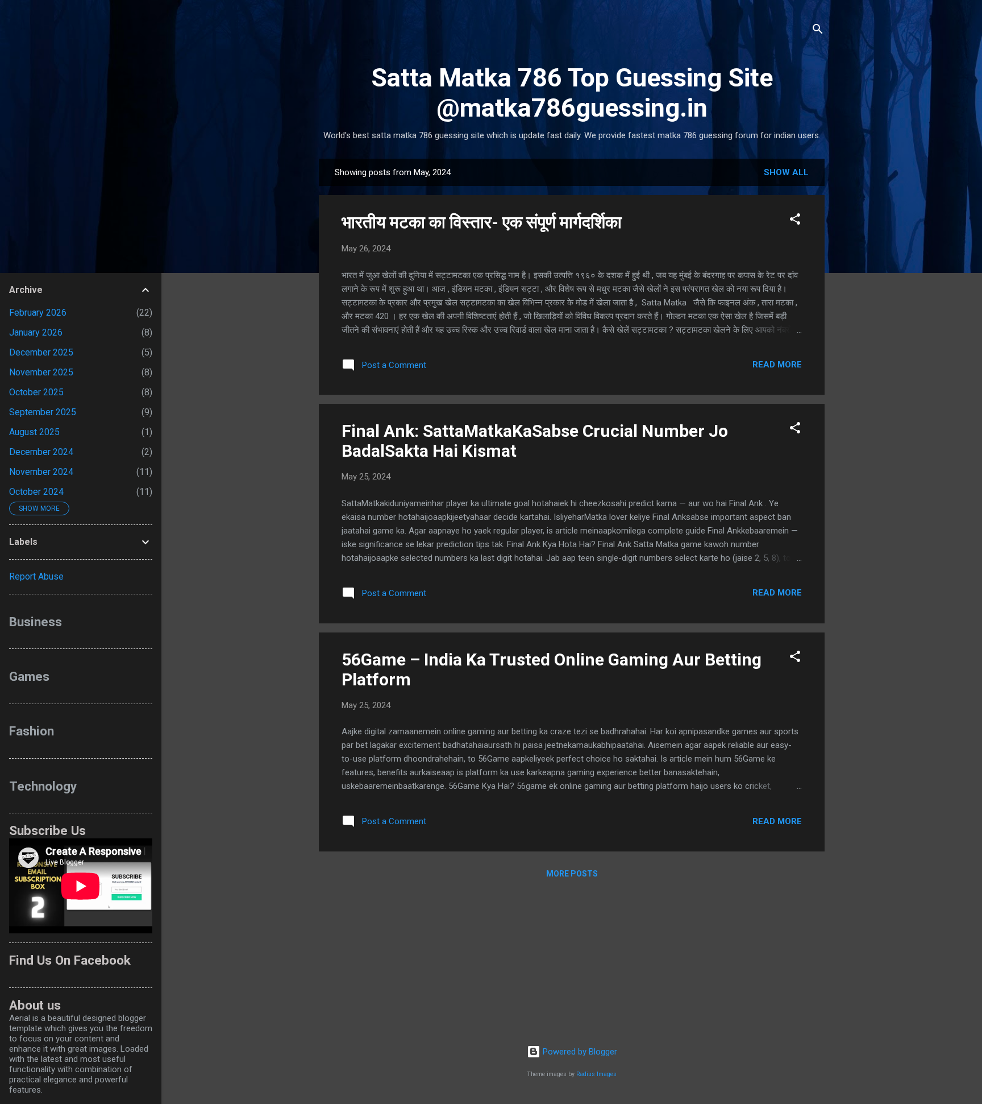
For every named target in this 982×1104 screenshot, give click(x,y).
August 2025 (34, 432)
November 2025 (41, 372)
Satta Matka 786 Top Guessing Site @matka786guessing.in (572, 93)
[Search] (818, 31)
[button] (795, 221)
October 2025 (36, 392)
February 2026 (37, 312)
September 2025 (42, 412)
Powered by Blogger (578, 1052)
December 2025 (41, 352)
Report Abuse (36, 576)
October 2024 (36, 491)
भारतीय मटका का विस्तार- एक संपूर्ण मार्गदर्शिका (482, 222)
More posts (572, 873)
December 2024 (41, 451)
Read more (777, 364)
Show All (786, 172)
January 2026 (36, 332)
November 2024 (41, 471)
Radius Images (596, 1074)
